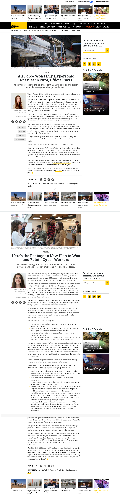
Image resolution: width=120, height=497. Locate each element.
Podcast (66, 24)
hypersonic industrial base (62, 162)
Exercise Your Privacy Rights (102, 1)
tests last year (49, 139)
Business (51, 27)
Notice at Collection (70, 1)
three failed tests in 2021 (53, 137)
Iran (78, 30)
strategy (44, 274)
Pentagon (64, 30)
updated (30, 440)
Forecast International (97, 24)
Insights (74, 24)
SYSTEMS (89, 27)
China (72, 30)
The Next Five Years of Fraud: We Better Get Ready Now (95, 110)
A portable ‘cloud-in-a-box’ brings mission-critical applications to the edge (94, 87)
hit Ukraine (54, 155)
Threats (33, 27)
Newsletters (55, 24)
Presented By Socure (90, 113)
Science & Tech (64, 27)
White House (34, 30)
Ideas (98, 27)
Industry (23, 30)
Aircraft (54, 30)
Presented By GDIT (89, 91)
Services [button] (77, 27)
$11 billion (58, 170)
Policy (42, 27)
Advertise (83, 24)
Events (106, 27)
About (46, 24)
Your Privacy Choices (83, 1)
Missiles (44, 30)
